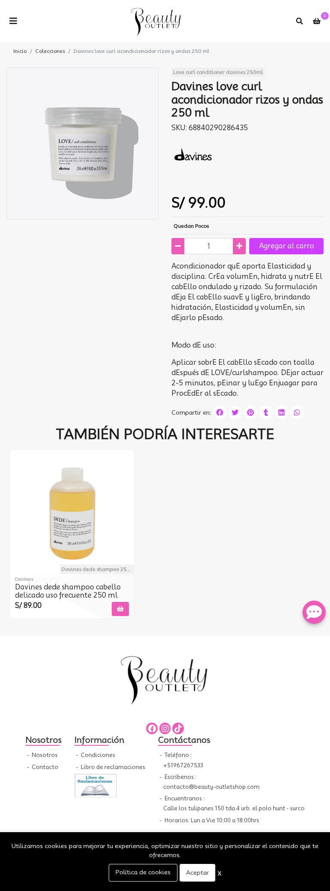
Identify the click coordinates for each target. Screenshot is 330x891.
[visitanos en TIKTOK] (178, 728)
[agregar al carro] (120, 609)
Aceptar (197, 872)
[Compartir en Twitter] (235, 412)
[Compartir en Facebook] (219, 412)
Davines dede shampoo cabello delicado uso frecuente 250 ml (68, 591)
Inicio (20, 51)
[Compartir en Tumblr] (266, 412)
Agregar (286, 246)
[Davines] (192, 154)
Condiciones (97, 755)
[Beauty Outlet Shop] (156, 21)
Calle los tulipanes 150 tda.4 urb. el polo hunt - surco (234, 808)
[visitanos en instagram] (165, 728)
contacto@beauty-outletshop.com (211, 787)
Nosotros (44, 755)
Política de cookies (143, 872)
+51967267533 (183, 765)
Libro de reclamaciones (112, 767)
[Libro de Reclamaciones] (95, 785)
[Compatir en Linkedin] (281, 412)
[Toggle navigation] (13, 21)
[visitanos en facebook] (152, 728)
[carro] (317, 21)
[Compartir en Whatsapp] (297, 412)
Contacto (44, 767)
